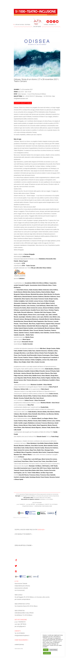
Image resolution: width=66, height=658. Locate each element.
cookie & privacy (38, 506)
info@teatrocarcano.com (21, 98)
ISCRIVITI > (29, 534)
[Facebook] (47, 21)
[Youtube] (57, 21)
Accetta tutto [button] (47, 653)
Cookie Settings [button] (53, 649)
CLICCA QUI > (41, 529)
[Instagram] (54, 21)
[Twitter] (51, 21)
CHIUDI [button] (45, 649)
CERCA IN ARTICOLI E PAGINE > (23, 545)
